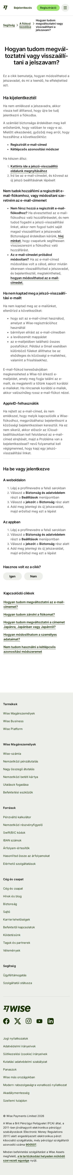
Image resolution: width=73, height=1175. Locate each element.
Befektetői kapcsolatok (19, 927)
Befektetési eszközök (18, 792)
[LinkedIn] (50, 1021)
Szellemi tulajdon (15, 1100)
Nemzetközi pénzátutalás (20, 761)
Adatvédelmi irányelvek (19, 1046)
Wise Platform (13, 729)
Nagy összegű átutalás (18, 769)
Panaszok (10, 1069)
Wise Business (13, 721)
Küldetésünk (11, 935)
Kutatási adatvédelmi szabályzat (25, 1062)
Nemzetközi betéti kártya (20, 777)
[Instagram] (29, 1021)
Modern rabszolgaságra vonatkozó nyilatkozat (35, 1085)
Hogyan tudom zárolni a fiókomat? (29, 614)
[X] (17, 1021)
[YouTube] (39, 1021)
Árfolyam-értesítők (16, 848)
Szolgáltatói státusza (17, 983)
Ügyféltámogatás (14, 975)
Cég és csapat (13, 888)
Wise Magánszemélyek (19, 713)
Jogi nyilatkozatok (15, 1038)
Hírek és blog (12, 896)
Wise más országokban (19, 1077)
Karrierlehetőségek (16, 919)
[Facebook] (6, 1021)
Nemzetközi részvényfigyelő (23, 825)
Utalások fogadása (15, 784)
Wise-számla (12, 753)
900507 (31, 1144)
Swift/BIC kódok (14, 832)
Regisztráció (48, 7)
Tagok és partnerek (16, 943)
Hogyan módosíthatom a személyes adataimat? (30, 637)
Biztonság (10, 904)
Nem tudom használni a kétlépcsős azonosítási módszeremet (30, 649)
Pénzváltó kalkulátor (17, 817)
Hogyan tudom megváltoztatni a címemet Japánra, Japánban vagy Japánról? (34, 624)
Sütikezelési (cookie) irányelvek (25, 1054)
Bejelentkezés (23, 7)
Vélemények (11, 950)
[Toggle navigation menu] (65, 8)
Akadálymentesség (16, 1093)
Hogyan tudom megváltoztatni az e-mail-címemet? (34, 604)
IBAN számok (12, 840)
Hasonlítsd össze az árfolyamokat (26, 856)
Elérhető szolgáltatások (19, 864)
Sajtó (6, 912)
